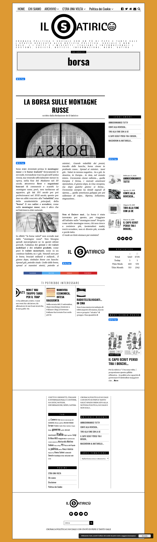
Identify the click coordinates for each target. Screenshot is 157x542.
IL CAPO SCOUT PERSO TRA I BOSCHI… (123, 136)
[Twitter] (126, 8)
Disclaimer (52, 482)
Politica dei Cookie (55, 486)
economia (51, 422)
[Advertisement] (81, 206)
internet (67, 430)
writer (49, 459)
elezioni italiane (68, 422)
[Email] (135, 8)
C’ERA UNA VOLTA (54, 473)
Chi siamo (52, 477)
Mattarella (62, 441)
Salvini (62, 452)
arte (49, 420)
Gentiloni (68, 426)
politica (54, 449)
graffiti (62, 430)
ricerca (70, 449)
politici (60, 449)
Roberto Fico (51, 453)
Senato (51, 455)
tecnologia (57, 455)
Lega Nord (69, 435)
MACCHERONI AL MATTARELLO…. (120, 140)
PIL (49, 449)
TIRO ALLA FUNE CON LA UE (119, 131)
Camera (54, 419)
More (116, 380)
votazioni (67, 455)
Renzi (64, 449)
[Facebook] (122, 8)
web (72, 455)
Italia (60, 434)
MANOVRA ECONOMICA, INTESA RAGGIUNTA (58, 295)
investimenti (52, 435)
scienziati (68, 452)
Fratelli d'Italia (62, 426)
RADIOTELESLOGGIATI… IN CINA (89, 301)
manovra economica (53, 442)
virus (62, 455)
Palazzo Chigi (57, 445)
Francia (56, 425)
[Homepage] (131, 8)
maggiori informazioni (128, 536)
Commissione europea (66, 420)
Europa (50, 425)
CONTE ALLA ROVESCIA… (117, 127)
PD (62, 445)
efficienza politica (59, 423)
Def (72, 420)
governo (56, 429)
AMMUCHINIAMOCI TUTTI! (118, 122)
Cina (58, 419)
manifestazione (71, 439)
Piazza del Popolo (69, 445)
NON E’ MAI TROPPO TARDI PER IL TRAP (34, 293)
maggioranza (62, 438)
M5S (56, 438)
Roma (56, 452)
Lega (65, 435)
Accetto (144, 536)
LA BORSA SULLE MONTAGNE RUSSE (60, 106)
